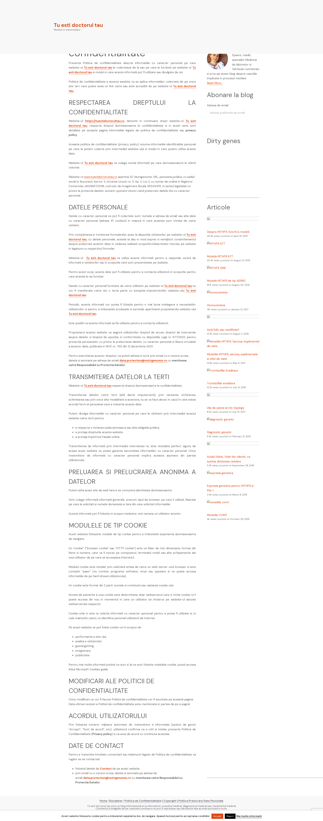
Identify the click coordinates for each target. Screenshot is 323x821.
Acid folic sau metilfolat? (223, 330)
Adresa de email (217, 105)
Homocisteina (216, 305)
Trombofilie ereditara (221, 383)
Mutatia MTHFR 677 (220, 256)
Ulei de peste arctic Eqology (225, 408)
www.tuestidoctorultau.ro (100, 177)
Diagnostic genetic (219, 432)
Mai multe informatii (249, 816)
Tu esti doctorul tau (78, 25)
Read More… (215, 83)
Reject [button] (230, 816)
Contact (106, 768)
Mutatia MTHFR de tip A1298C (226, 281)
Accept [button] (217, 816)
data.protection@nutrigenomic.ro (143, 360)
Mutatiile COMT (217, 515)
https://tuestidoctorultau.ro (104, 121)
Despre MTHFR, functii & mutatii (228, 232)
